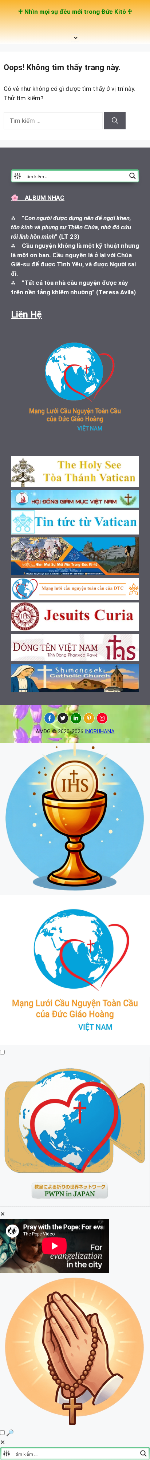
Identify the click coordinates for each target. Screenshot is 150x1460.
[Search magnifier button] (132, 176)
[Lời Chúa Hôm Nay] (75, 890)
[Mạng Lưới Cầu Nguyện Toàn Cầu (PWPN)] (75, 1042)
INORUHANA (100, 731)
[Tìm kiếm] (115, 121)
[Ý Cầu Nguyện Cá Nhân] (75, 1423)
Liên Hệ (26, 314)
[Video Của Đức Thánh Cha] (75, 1204)
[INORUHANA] (49, 718)
